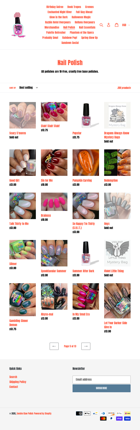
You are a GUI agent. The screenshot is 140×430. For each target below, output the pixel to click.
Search (13, 377)
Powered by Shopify (42, 413)
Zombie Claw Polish (25, 413)
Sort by (12, 87)
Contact (13, 387)
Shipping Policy (17, 382)
